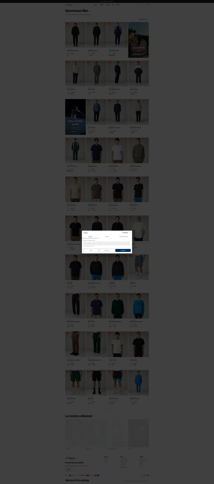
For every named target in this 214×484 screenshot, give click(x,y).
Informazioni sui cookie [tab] (123, 236)
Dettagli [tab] (107, 236)
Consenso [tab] (90, 236)
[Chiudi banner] (130, 232)
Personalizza (106, 250)
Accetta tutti (123, 250)
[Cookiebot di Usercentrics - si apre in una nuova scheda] (123, 233)
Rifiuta (91, 250)
